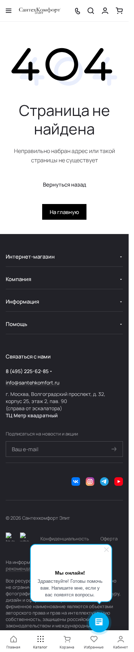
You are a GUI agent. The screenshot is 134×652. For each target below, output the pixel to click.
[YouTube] (118, 481)
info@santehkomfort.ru (32, 382)
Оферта (109, 538)
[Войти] (105, 10)
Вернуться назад (64, 184)
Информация (22, 301)
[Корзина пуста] (119, 10)
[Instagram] (90, 481)
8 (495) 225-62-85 (27, 371)
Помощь (16, 324)
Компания (18, 279)
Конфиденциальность (64, 538)
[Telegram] (104, 481)
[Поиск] (90, 10)
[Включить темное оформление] (10, 539)
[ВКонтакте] (75, 481)
